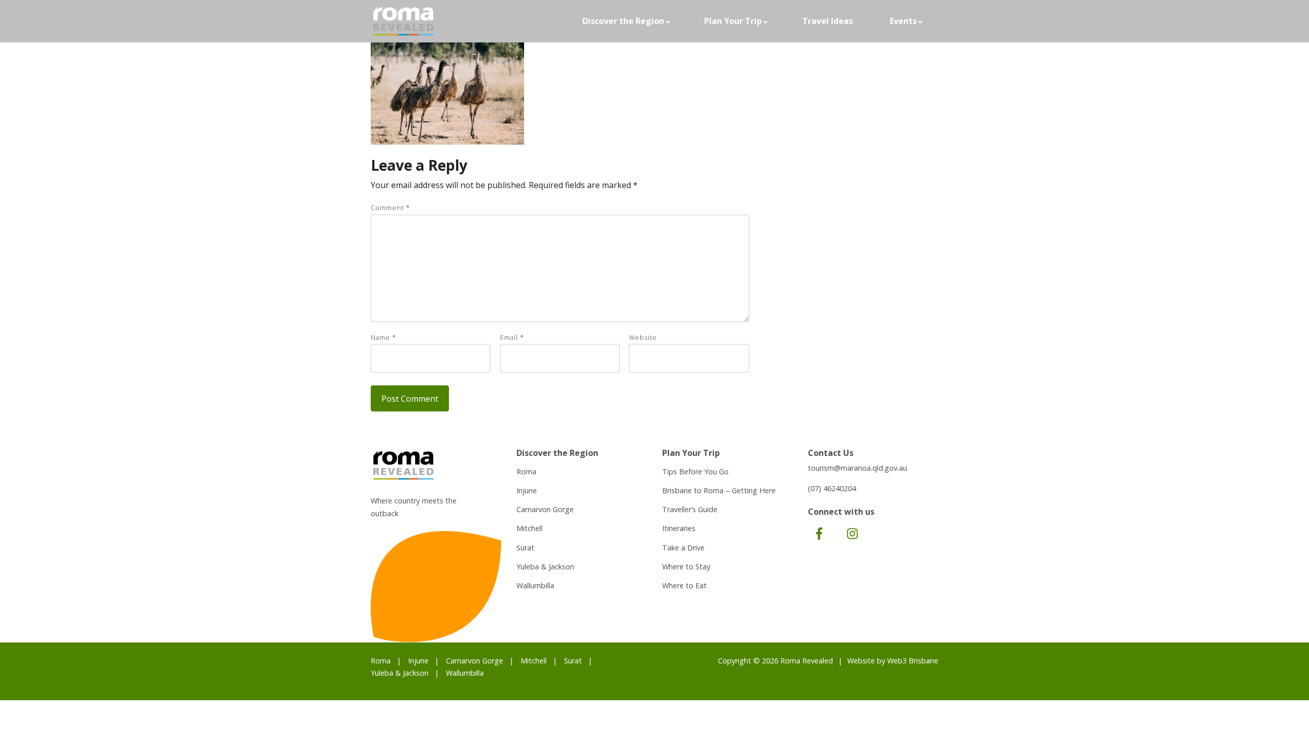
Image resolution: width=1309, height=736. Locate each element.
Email (512, 337)
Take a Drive (683, 548)
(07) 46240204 (832, 488)
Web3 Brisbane (912, 660)
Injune (526, 490)
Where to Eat (684, 585)
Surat (525, 548)
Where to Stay (686, 566)
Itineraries (678, 528)
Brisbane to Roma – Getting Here (719, 490)
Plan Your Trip (733, 21)
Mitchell (529, 528)
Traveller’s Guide (689, 509)
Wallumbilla (535, 585)
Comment (390, 207)
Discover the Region (623, 21)
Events (903, 21)
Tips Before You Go (695, 471)
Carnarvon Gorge (545, 509)
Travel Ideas (827, 21)
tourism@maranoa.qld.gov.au (857, 468)
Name (383, 337)
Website (643, 337)
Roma (526, 471)
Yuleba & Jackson (545, 566)
